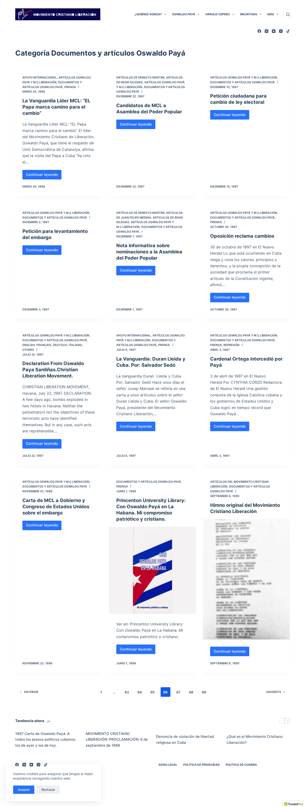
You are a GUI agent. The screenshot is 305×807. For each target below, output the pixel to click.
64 (139, 692)
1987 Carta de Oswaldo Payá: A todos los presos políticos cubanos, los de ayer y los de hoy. (45, 739)
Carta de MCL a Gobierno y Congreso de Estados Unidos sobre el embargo (55, 507)
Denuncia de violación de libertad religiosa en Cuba (185, 739)
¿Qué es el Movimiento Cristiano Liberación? (255, 739)
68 (191, 692)
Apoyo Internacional (39, 77)
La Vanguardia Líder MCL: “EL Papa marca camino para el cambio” (56, 107)
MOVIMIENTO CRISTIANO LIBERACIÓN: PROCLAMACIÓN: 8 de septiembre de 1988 (117, 739)
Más (270, 14)
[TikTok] (288, 31)
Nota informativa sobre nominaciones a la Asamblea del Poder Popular (149, 252)
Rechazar (48, 789)
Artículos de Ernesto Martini (140, 77)
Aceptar (24, 789)
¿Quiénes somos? (148, 14)
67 (178, 692)
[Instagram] (281, 31)
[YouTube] (273, 31)
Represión (231, 345)
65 (152, 692)
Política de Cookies (241, 764)
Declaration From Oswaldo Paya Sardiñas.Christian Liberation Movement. (53, 370)
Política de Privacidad (201, 764)
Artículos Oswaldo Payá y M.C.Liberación (243, 77)
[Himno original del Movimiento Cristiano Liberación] (246, 579)
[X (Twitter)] (266, 31)
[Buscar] (288, 14)
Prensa (70, 87)
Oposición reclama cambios (242, 236)
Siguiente (273, 692)
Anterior (31, 692)
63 (127, 692)
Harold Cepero (217, 14)
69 (204, 692)
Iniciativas (248, 14)
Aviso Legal (167, 764)
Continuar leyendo (43, 175)
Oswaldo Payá (183, 14)
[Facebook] (259, 31)
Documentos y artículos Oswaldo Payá (242, 82)
